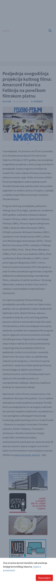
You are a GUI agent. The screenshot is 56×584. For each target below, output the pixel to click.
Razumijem (44, 577)
